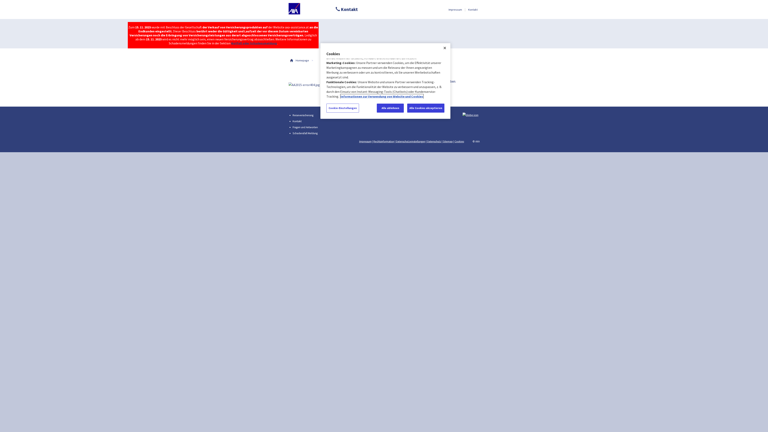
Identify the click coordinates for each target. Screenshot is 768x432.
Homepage (302, 60)
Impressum (455, 9)
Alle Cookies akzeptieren (425, 108)
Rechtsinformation (383, 141)
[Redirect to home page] (307, 9)
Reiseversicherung (303, 115)
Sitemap (448, 141)
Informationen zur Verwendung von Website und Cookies (382, 96)
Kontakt (349, 9)
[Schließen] (444, 48)
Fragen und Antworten (305, 127)
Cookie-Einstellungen (343, 108)
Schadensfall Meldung (305, 133)
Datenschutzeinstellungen (410, 141)
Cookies (459, 141)
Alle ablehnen (390, 108)
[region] (385, 81)
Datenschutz (434, 141)
